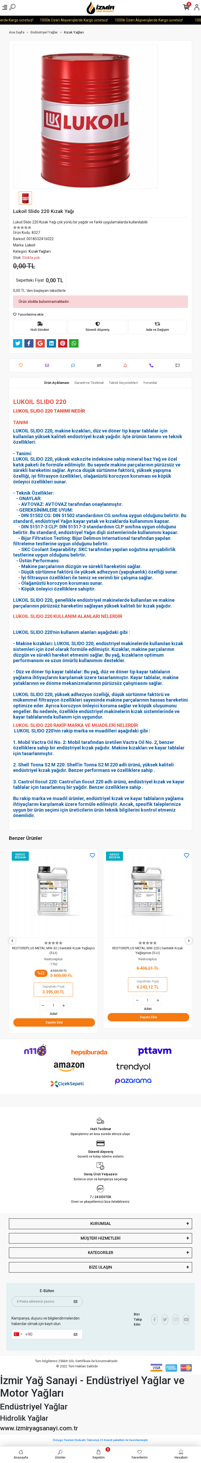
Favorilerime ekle (30, 314)
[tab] (56, 383)
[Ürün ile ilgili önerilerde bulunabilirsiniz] (178, 365)
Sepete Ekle (54, 1017)
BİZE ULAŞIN (100, 1267)
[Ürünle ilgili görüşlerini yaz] (74, 365)
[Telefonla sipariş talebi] (152, 365)
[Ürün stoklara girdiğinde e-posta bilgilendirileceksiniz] (126, 365)
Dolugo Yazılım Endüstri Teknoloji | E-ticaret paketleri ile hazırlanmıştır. (100, 1440)
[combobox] (18, 1334)
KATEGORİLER (100, 1252)
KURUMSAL (100, 1223)
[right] (189, 941)
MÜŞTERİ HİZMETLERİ (100, 1238)
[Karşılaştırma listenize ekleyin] (100, 365)
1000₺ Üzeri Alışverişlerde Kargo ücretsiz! (62, 20)
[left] (12, 941)
